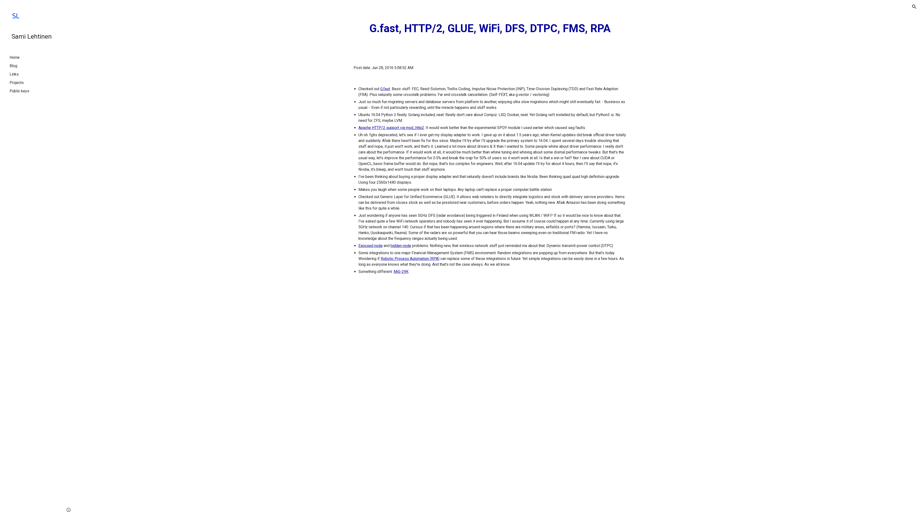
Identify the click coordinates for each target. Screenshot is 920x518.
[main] (490, 28)
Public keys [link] (19, 91)
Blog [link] (13, 66)
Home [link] (15, 57)
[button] (914, 6)
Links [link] (14, 74)
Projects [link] (17, 82)
